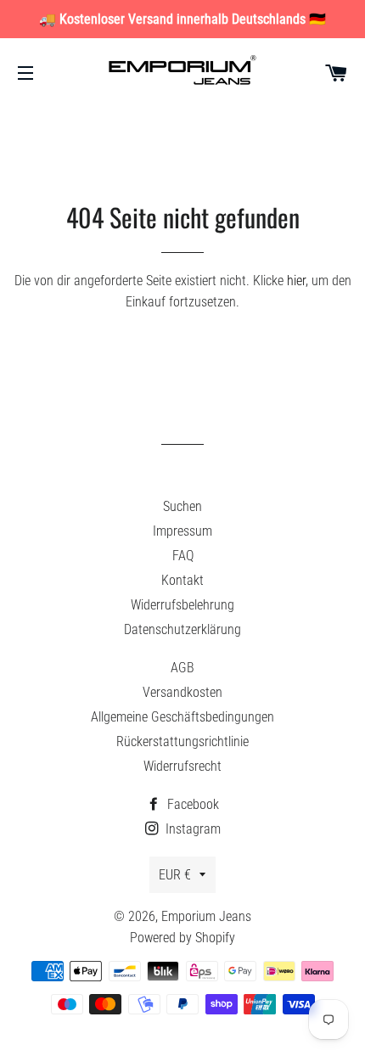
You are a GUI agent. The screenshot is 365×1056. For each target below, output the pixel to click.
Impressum (182, 531)
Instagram (191, 829)
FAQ (183, 556)
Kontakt (182, 580)
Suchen (182, 506)
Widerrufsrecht (182, 766)
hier (296, 280)
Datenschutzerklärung (182, 629)
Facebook (191, 804)
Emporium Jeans (206, 916)
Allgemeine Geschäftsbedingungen (182, 717)
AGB (182, 668)
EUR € (175, 875)
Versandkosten (182, 692)
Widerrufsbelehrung (182, 605)
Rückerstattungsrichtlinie (182, 741)
